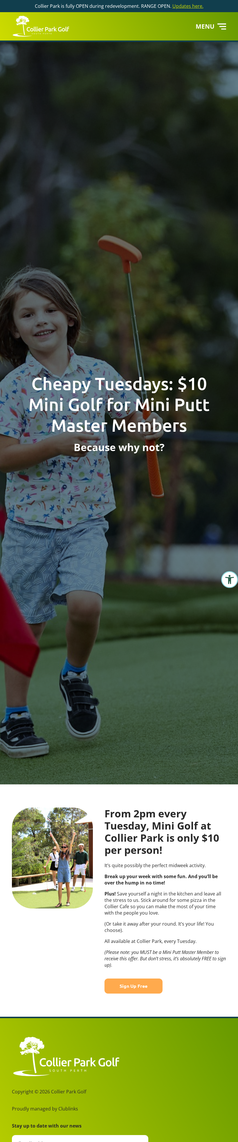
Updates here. (187, 6)
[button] (229, 579)
